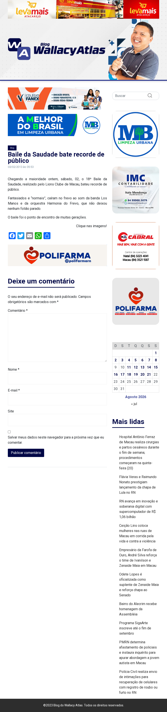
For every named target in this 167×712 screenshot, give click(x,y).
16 (116, 374)
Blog (12, 148)
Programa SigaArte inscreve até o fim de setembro (135, 628)
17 (122, 374)
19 (136, 374)
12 (136, 367)
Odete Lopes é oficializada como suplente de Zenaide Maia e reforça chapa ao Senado (139, 584)
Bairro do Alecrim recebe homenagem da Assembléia (138, 609)
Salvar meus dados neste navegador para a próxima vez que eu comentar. (56, 440)
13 (142, 367)
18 (129, 374)
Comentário (18, 310)
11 (129, 367)
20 (142, 374)
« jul (134, 404)
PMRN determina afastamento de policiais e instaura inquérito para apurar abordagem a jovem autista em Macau (139, 652)
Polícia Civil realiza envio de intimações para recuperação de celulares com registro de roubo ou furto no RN (138, 682)
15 (156, 367)
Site (11, 411)
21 (149, 374)
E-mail (14, 390)
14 (149, 367)
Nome (13, 369)
